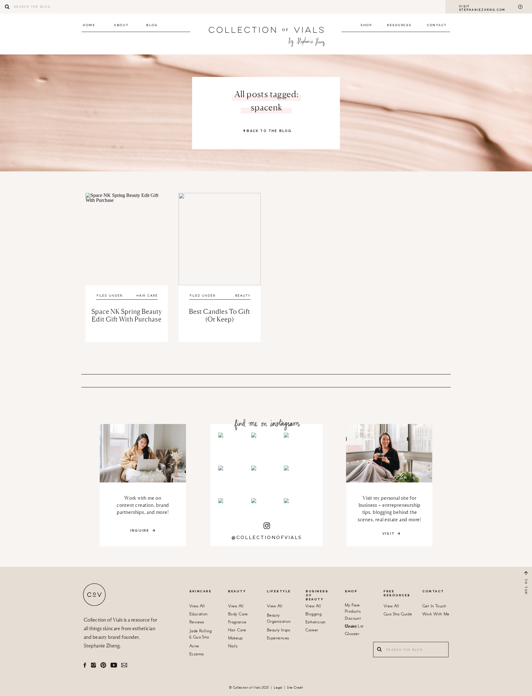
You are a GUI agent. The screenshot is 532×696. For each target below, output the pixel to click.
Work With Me (435, 614)
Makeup (235, 638)
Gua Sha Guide (398, 614)
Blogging (313, 614)
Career (311, 630)
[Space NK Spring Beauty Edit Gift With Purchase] (127, 239)
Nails (232, 646)
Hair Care (147, 296)
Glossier (352, 634)
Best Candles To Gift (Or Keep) (219, 315)
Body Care (238, 614)
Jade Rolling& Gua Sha (200, 634)
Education (198, 614)
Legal (278, 687)
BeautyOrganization (279, 619)
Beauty (243, 296)
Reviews (196, 622)
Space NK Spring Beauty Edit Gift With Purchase (126, 315)
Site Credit (295, 687)
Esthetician (315, 622)
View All (197, 606)
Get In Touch (434, 606)
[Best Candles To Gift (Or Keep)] (220, 239)
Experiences (278, 638)
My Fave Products (353, 608)
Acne (194, 646)
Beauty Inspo (279, 630)
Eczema (196, 654)
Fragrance (237, 622)
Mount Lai (354, 626)
